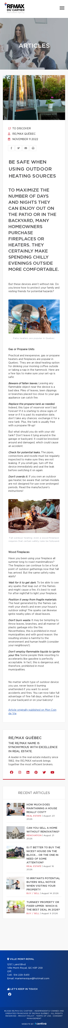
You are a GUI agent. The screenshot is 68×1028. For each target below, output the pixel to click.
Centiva (40, 1023)
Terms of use (43, 1016)
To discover (21, 128)
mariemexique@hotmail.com (32, 978)
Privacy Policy (26, 1016)
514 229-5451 (21, 975)
